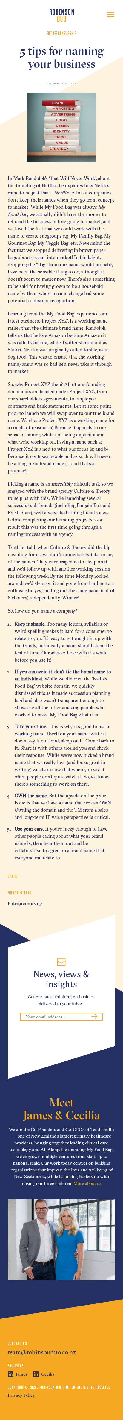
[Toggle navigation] (111, 14)
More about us (87, 1183)
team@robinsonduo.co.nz (42, 1352)
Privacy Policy (21, 1395)
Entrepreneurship (25, 903)
